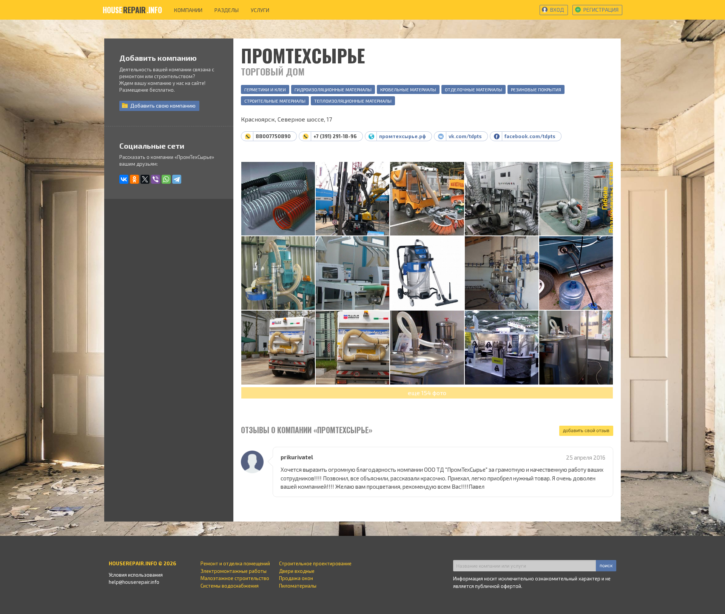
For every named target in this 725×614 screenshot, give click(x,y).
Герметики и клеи (265, 89)
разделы (226, 10)
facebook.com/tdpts (529, 136)
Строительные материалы (274, 100)
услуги (260, 10)
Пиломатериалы (297, 586)
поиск (606, 565)
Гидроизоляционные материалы (333, 89)
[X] (145, 179)
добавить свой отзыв (586, 430)
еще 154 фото (427, 392)
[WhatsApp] (166, 179)
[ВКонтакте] (123, 179)
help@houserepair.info (134, 582)
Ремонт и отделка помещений (235, 563)
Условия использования (136, 575)
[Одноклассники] (134, 179)
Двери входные (297, 571)
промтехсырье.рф (402, 136)
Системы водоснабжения (230, 586)
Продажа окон (296, 578)
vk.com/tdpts (465, 136)
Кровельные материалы (408, 89)
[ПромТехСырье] (278, 199)
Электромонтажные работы (234, 571)
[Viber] (155, 179)
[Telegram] (176, 179)
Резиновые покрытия (536, 89)
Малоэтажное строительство (235, 578)
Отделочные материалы (473, 89)
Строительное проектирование (315, 563)
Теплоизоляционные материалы (353, 100)
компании (188, 10)
